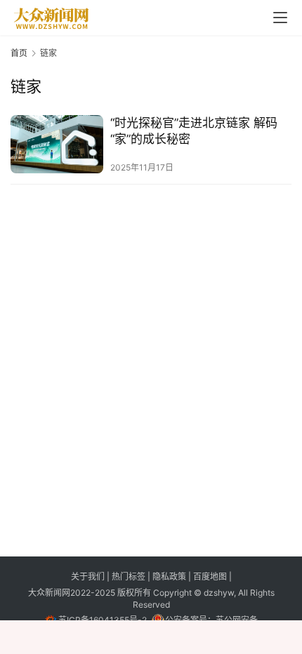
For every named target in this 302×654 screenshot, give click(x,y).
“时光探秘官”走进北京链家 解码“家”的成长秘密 (193, 131)
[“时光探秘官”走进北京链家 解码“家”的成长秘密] (57, 144)
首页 (19, 53)
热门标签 (129, 576)
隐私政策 (170, 576)
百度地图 (210, 576)
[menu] (280, 17)
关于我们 (89, 576)
